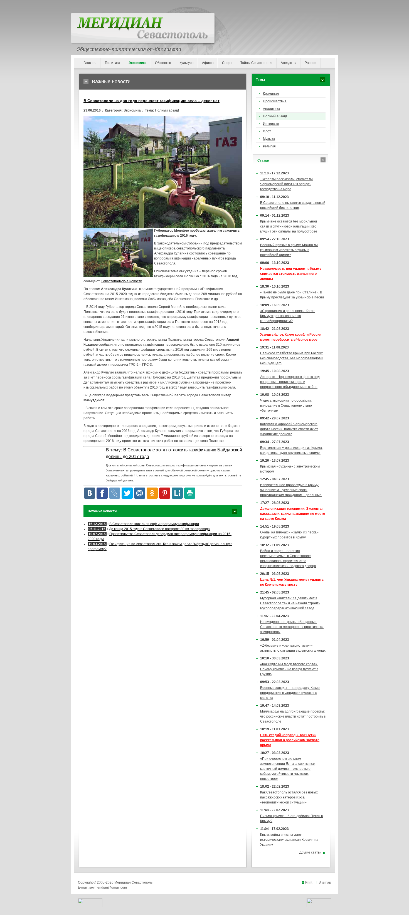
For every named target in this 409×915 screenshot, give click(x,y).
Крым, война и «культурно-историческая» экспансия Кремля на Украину (289, 840)
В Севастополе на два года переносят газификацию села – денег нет (151, 100)
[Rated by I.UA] (90, 905)
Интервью (271, 124)
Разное (310, 63)
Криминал (271, 94)
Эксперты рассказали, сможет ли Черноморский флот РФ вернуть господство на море (286, 184)
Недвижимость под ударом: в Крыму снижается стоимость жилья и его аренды (290, 274)
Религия (269, 146)
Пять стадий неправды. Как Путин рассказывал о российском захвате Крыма (289, 740)
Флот (267, 131)
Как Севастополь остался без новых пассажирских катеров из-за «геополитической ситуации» (289, 797)
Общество (163, 63)
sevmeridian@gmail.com (108, 887)
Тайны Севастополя (256, 63)
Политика (112, 63)
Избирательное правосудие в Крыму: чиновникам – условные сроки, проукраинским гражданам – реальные (291, 490)
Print (308, 882)
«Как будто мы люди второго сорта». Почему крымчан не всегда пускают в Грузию (289, 669)
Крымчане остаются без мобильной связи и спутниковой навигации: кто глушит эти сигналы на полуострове (288, 226)
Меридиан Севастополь (133, 882)
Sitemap (325, 882)
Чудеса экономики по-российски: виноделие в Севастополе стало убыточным (286, 405)
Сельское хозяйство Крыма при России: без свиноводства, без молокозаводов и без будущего (291, 358)
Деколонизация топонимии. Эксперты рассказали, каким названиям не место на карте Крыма (292, 514)
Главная (90, 63)
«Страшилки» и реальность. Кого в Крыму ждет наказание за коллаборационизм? (287, 316)
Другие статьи (310, 852)
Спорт (227, 63)
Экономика (138, 63)
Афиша (208, 63)
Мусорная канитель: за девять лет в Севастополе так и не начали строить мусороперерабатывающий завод (290, 603)
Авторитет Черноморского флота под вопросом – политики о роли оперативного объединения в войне (290, 382)
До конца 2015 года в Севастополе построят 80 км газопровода (159, 529)
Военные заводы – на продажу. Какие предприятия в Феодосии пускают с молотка (290, 693)
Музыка (269, 139)
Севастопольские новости (121, 281)
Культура (186, 63)
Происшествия (275, 101)
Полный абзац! (275, 116)
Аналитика (271, 109)
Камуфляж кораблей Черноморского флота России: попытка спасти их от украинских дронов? (289, 429)
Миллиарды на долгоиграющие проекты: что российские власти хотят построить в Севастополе (293, 716)
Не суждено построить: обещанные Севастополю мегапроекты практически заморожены (292, 627)
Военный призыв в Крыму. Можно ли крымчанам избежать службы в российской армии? (289, 250)
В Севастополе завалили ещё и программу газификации (154, 524)
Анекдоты (288, 63)
